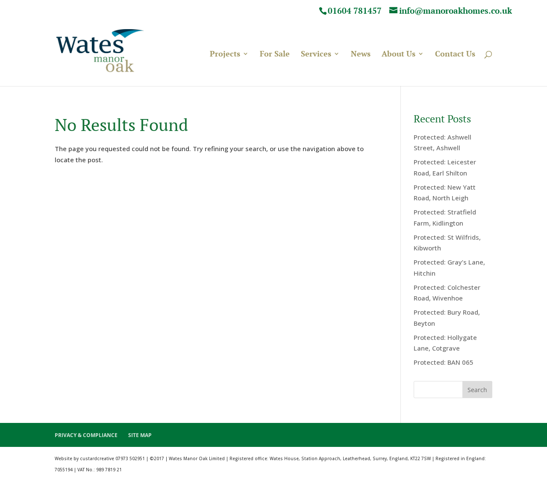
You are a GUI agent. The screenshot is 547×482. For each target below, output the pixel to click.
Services (316, 55)
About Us (398, 55)
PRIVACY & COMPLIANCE (86, 435)
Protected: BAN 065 (443, 362)
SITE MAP (140, 435)
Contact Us (455, 55)
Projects (225, 55)
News (361, 55)
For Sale (275, 55)
